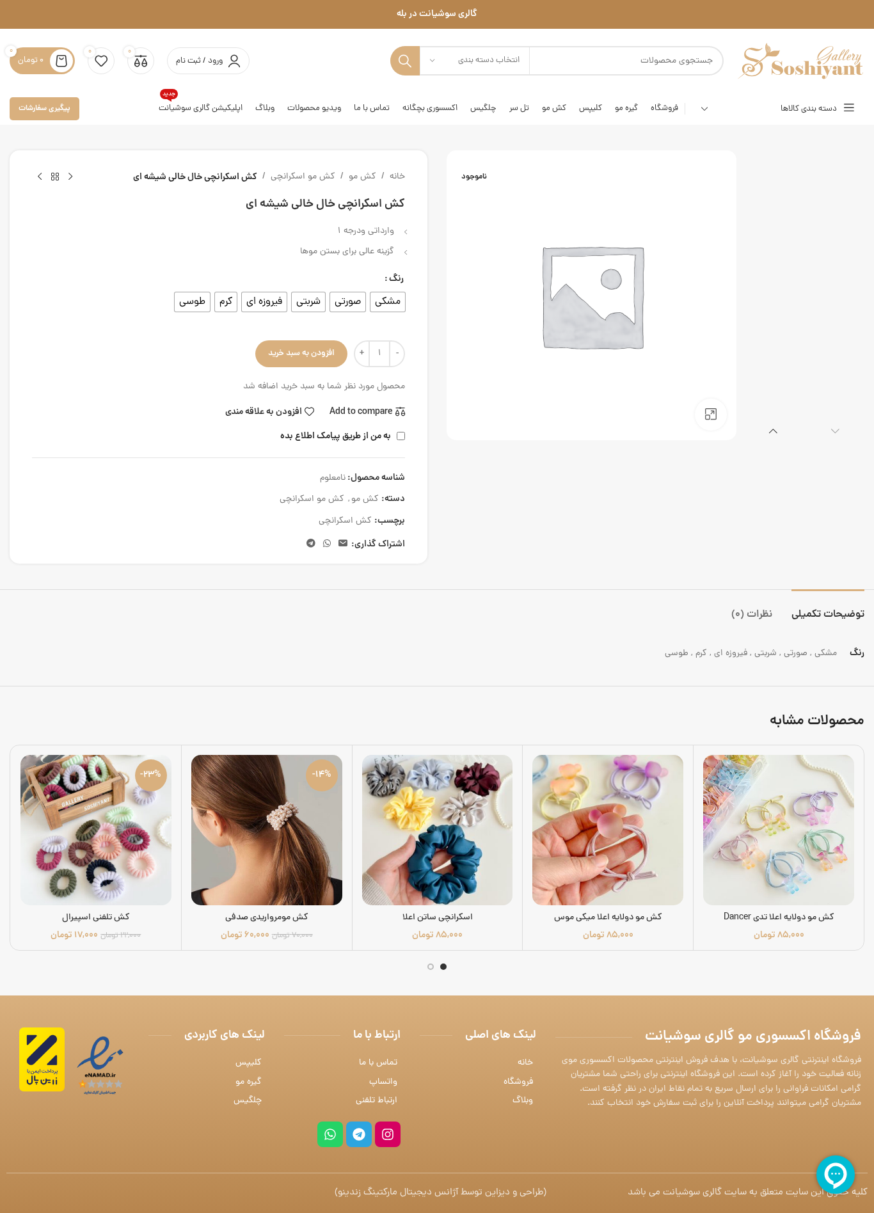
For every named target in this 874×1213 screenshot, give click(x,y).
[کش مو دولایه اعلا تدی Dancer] (778, 830)
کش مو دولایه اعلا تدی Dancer (779, 917)
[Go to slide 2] (430, 966)
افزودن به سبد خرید (301, 353)
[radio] (387, 302)
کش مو (362, 177)
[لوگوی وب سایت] (800, 61)
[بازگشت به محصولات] (55, 177)
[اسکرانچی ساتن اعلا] (437, 830)
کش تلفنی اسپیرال (96, 917)
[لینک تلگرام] (311, 544)
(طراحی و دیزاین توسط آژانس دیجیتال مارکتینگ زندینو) (440, 1192)
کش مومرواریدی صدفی (266, 917)
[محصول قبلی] (70, 177)
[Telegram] (359, 1134)
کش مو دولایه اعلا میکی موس (608, 917)
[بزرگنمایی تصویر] (711, 415)
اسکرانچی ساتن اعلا (437, 917)
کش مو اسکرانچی (303, 177)
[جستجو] (405, 60)
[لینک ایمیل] (343, 544)
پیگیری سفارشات (44, 108)
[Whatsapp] (330, 1134)
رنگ (396, 279)
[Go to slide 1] (443, 966)
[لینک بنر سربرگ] (437, 14)
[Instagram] (388, 1134)
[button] (835, 430)
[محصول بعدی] (39, 177)
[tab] (827, 608)
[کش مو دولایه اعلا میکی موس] (607, 830)
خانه (397, 177)
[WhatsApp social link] (327, 544)
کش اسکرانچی (345, 521)
